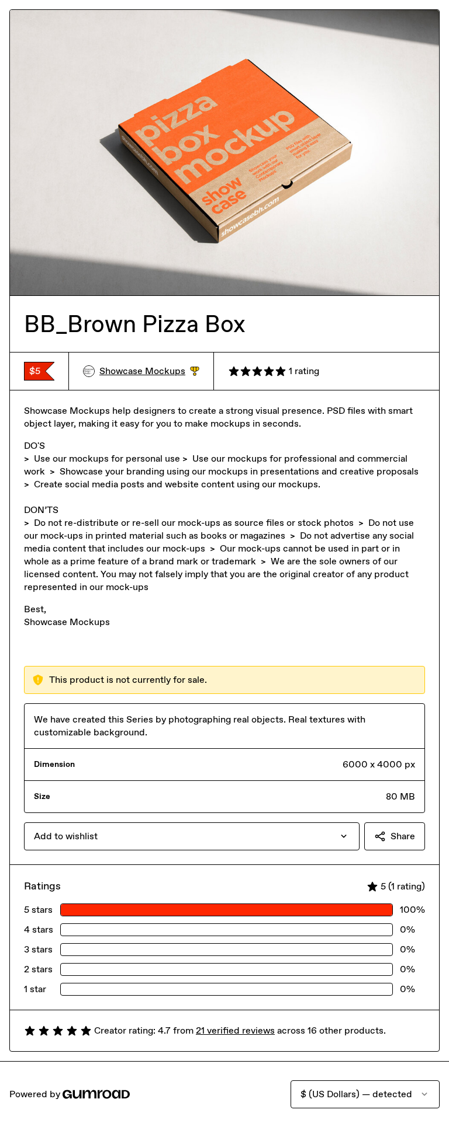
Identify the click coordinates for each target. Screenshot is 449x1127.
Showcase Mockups (149, 371)
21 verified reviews (235, 1030)
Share (403, 836)
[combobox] (192, 836)
